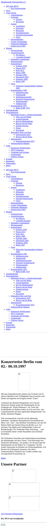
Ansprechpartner (22, 119)
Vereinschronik (17, 50)
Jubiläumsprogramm (24, 97)
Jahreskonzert (16, 139)
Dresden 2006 (21, 75)
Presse (18, 128)
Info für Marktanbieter (24, 121)
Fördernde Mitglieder (19, 44)
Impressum (10, 161)
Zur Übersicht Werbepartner (12, 514)
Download (20, 130)
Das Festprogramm (18, 8)
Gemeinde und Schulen (20, 152)
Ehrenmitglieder (17, 39)
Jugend (13, 24)
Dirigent (19, 19)
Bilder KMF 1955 (23, 108)
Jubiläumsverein (22, 93)
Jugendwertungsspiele (24, 35)
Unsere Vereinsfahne (19, 42)
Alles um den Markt (23, 117)
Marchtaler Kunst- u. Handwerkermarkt (26, 115)
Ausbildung (20, 26)
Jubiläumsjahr (21, 104)
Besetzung (20, 22)
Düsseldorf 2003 (22, 77)
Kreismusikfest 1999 (19, 90)
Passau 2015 (20, 68)
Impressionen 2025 (23, 135)
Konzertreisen (16, 64)
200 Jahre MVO (12, 6)
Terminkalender (12, 110)
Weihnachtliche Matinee (20, 143)
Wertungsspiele (17, 62)
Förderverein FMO (18, 46)
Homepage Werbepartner (20, 148)
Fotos (13, 84)
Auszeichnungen (17, 53)
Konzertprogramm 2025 (25, 141)
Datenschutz (11, 163)
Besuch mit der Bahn (24, 123)
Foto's (18, 37)
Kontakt (9, 159)
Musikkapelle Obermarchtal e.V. (13, 2)
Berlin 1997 (20, 81)
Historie (9, 48)
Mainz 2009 (20, 73)
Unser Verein (11, 13)
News (8, 11)
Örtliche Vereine (17, 157)
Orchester (14, 17)
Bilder (3, 458)
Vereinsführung (17, 15)
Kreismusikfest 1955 (19, 106)
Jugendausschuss (22, 33)
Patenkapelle (21, 95)
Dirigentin (20, 28)
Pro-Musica (20, 55)
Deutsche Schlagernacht (25, 99)
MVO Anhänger (17, 150)
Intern (8, 166)
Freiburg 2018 (21, 66)
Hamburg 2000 (22, 79)
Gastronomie (16, 154)
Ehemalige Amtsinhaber (20, 59)
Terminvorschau (22, 126)
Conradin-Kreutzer (23, 57)
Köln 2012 (20, 70)
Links (8, 146)
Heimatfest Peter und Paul (21, 132)
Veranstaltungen (12, 112)
